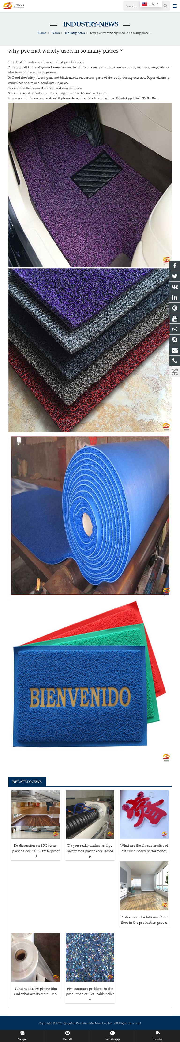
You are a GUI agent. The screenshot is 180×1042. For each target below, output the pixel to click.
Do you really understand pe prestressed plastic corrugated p (90, 850)
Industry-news (90, 24)
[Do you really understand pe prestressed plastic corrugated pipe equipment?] (90, 814)
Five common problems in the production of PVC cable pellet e (90, 993)
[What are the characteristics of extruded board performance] (144, 814)
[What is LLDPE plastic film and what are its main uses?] (35, 957)
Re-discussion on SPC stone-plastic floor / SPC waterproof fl (36, 850)
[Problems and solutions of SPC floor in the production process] (144, 885)
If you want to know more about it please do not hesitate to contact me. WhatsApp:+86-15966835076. (83, 98)
